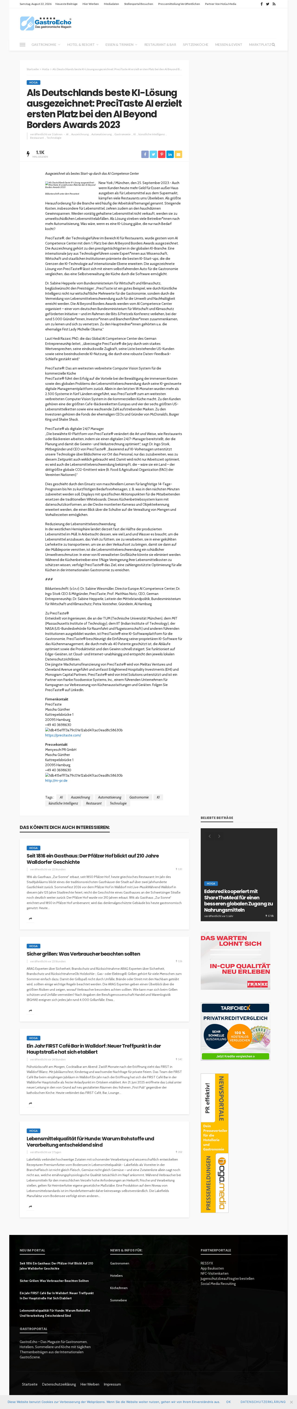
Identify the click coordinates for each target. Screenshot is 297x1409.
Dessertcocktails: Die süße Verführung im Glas (235, 907)
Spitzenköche (195, 44)
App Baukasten (212, 1268)
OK (228, 1402)
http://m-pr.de (56, 781)
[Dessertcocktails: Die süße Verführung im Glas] (239, 874)
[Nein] (291, 1402)
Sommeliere (118, 1300)
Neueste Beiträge (66, 4)
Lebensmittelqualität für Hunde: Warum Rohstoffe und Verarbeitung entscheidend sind (90, 1142)
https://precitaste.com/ (63, 735)
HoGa (33, 82)
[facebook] (261, 4)
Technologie (54, 137)
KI (134, 134)
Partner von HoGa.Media (220, 4)
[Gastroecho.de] (46, 23)
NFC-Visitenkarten (215, 1273)
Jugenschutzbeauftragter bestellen (227, 1279)
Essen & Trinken (119, 44)
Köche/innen (119, 1288)
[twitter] (267, 4)
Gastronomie (44, 44)
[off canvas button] (22, 45)
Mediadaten (111, 4)
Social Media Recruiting (218, 1284)
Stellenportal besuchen (138, 4)
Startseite (30, 1384)
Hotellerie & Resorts (223, 895)
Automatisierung (101, 134)
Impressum (112, 1384)
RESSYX (207, 1263)
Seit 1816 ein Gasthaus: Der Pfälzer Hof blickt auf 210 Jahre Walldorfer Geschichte (93, 859)
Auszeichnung (80, 134)
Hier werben (91, 4)
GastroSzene (244, 890)
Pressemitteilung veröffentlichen (179, 4)
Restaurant (37, 137)
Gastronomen (119, 1263)
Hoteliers (116, 1275)
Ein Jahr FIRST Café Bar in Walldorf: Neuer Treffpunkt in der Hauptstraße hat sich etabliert (94, 1049)
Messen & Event (228, 44)
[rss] (274, 4)
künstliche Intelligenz (152, 134)
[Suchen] (273, 45)
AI (67, 134)
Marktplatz (260, 44)
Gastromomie (122, 134)
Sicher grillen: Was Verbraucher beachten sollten (83, 954)
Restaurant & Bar (160, 44)
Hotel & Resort (81, 44)
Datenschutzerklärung (59, 1384)
